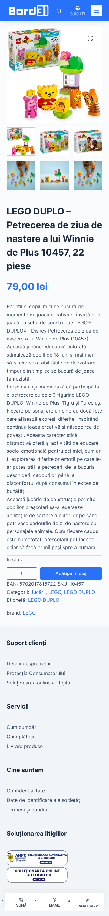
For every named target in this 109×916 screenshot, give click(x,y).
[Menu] (96, 10)
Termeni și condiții (27, 809)
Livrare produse (25, 746)
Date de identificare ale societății (45, 800)
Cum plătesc (21, 736)
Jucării (38, 592)
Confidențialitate (26, 791)
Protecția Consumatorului (36, 673)
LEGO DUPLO (79, 592)
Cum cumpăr (21, 727)
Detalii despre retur (29, 663)
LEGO (54, 592)
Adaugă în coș (71, 573)
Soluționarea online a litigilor (39, 683)
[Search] (59, 11)
